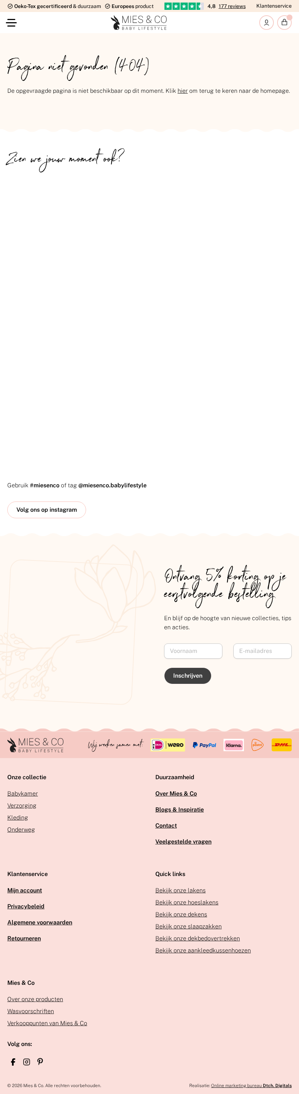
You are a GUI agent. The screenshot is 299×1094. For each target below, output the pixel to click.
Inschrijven (187, 675)
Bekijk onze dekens (181, 914)
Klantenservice (274, 6)
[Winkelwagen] (284, 22)
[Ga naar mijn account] (266, 22)
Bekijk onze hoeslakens (186, 902)
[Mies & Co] (139, 22)
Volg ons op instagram (46, 509)
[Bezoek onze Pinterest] (40, 1061)
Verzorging (21, 805)
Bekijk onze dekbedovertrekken (197, 938)
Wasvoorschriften (30, 1011)
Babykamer (22, 793)
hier (183, 90)
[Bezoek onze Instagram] (26, 1062)
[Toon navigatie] (12, 23)
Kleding (17, 817)
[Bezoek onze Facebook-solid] (13, 1062)
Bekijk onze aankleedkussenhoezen (203, 950)
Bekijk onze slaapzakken (188, 926)
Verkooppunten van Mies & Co (47, 1023)
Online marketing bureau (251, 1085)
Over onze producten (35, 999)
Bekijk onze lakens (180, 890)
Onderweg (21, 829)
